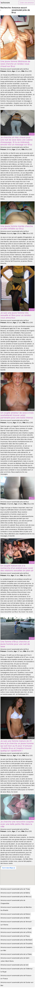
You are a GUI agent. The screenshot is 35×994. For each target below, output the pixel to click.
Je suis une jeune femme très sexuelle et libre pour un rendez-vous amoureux (16, 315)
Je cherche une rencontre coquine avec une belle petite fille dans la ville (17, 824)
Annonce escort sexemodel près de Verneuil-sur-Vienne (16, 923)
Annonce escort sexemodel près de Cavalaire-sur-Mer (17, 948)
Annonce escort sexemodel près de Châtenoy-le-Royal (17, 970)
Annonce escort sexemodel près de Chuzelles (16, 943)
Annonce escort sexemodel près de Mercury (16, 896)
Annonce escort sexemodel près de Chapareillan (13, 901)
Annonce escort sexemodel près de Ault (14, 965)
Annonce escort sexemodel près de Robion (15, 914)
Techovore (5, 2)
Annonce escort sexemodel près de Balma (15, 893)
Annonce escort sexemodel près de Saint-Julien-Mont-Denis (15, 959)
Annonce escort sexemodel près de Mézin (15, 918)
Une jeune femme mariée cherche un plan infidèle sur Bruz (16, 227)
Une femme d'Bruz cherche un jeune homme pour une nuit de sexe (15, 644)
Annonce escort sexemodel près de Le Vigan (16, 928)
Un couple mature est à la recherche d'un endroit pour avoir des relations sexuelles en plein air (16, 568)
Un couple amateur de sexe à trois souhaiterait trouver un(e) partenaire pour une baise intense (17, 415)
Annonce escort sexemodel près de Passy (15, 936)
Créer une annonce (27, 3)
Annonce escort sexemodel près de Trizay (15, 889)
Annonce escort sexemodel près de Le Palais (16, 954)
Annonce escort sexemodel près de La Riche (16, 932)
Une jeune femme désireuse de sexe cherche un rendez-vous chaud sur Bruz (15, 63)
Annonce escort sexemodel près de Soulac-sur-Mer (17, 983)
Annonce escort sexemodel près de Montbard (16, 940)
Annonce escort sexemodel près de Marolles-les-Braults (16, 908)
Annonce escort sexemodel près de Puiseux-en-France (16, 977)
